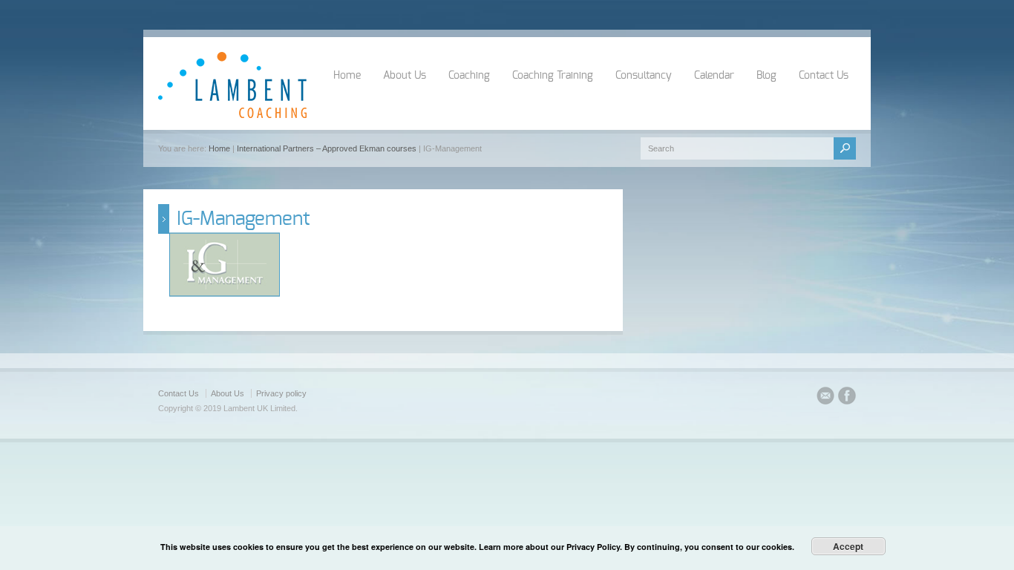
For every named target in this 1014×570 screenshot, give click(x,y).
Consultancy (643, 76)
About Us (404, 76)
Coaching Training (552, 76)
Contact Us (823, 76)
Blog (766, 76)
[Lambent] (232, 115)
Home (347, 76)
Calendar (714, 76)
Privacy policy (281, 393)
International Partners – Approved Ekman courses (326, 148)
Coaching (469, 76)
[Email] (825, 398)
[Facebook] (847, 398)
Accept (848, 546)
